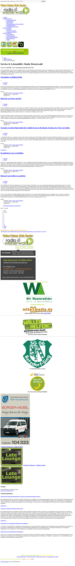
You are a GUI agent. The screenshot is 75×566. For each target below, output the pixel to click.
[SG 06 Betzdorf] (37, 353)
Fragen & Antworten (11, 30)
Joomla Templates (5, 561)
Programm (8, 29)
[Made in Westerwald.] (37, 302)
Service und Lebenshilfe (12, 37)
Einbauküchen (10, 490)
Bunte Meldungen (10, 38)
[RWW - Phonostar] (15, 46)
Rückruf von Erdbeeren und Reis (13, 176)
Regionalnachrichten (11, 20)
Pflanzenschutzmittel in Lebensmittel (12, 205)
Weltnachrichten (10, 34)
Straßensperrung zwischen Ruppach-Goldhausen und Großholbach (14, 523)
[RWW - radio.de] (21, 46)
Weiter (5, 226)
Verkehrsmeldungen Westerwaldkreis (15, 24)
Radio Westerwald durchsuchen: (8, 1)
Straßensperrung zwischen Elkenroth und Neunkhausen (12, 531)
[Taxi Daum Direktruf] (37, 390)
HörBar (8, 39)
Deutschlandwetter (10, 35)
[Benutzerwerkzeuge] (1, 80)
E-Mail (5, 84)
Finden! (43, 1)
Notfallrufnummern (10, 25)
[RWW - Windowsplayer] (9, 46)
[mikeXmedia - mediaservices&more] (37, 312)
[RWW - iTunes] (3, 46)
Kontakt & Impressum (11, 32)
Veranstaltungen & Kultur (12, 26)
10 (4, 225)
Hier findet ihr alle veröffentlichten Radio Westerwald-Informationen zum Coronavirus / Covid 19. (23, 231)
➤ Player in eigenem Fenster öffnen (15, 53)
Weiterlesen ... (4, 150)
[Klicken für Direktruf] (15, 444)
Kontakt (56, 556)
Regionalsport (9, 22)
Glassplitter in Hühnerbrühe (11, 77)
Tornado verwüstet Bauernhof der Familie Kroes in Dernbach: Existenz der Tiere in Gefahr (35, 128)
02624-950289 (47, 313)
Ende (5, 227)
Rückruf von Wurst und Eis (11, 99)
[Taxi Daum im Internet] (37, 375)
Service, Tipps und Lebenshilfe (16, 93)
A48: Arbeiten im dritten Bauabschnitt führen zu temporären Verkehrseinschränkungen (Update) (20, 496)
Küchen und (4, 490)
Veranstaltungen (50, 556)
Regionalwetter (9, 21)
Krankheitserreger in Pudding (12, 153)
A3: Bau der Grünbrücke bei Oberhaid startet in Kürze (12, 508)
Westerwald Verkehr (41, 556)
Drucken (6, 82)
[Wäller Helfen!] (37, 326)
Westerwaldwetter (31, 556)
